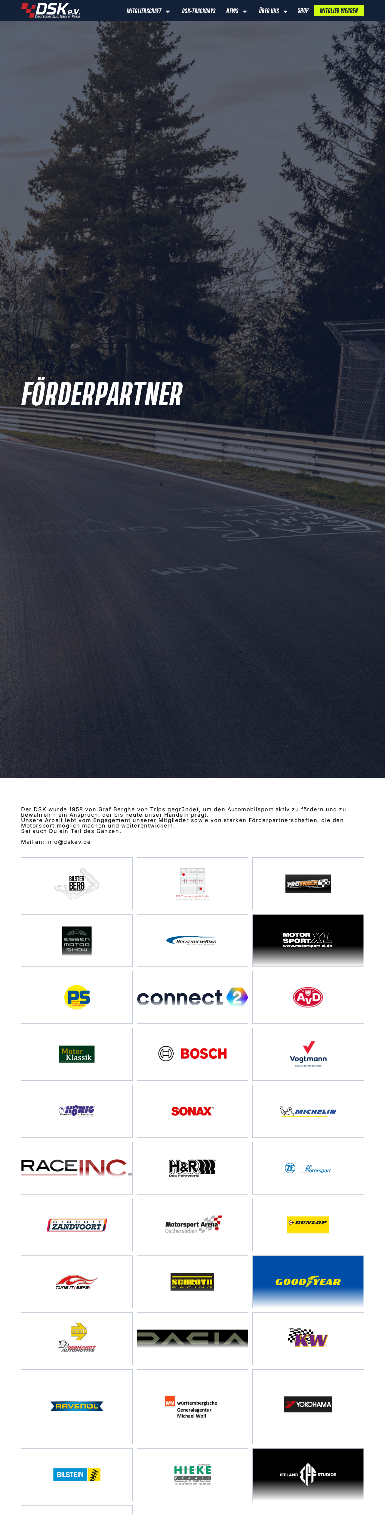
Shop (303, 11)
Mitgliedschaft (144, 11)
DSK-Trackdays (198, 11)
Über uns (269, 11)
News (232, 11)
